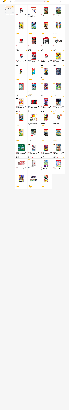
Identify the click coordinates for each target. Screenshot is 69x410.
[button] (52, 1)
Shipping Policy (6, 9)
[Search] (48, 1)
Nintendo (26, 14)
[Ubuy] (4, 1)
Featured (63, 4)
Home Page (6, 3)
